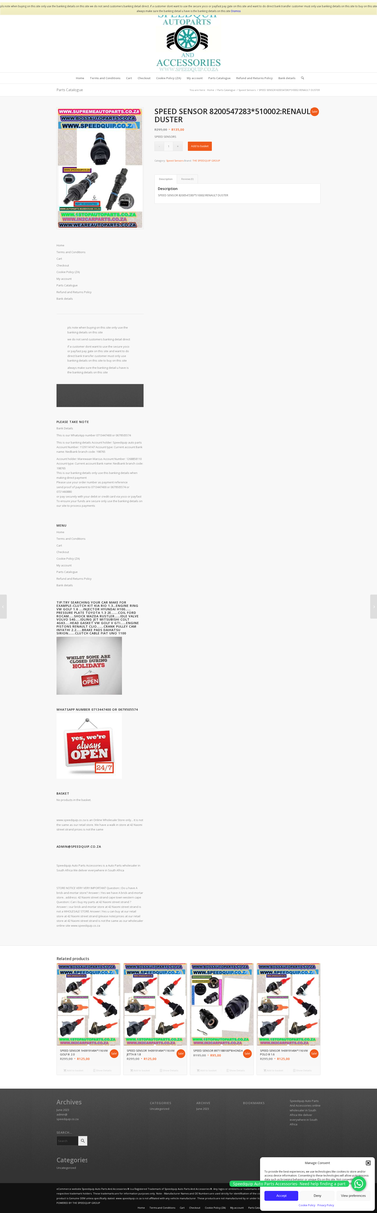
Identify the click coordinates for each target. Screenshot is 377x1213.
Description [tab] (166, 179)
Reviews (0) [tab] (187, 179)
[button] (368, 1163)
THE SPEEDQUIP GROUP (206, 160)
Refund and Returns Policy (74, 579)
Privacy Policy (325, 1205)
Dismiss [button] (236, 11)
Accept (281, 1195)
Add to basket (200, 146)
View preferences (353, 1195)
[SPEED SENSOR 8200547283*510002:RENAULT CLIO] (3, 607)
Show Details (103, 1070)
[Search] (301, 78)
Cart (59, 545)
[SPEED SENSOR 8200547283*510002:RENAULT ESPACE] (373, 607)
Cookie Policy (307, 1205)
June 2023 (63, 1110)
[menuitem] (80, 78)
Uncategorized (66, 1168)
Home (60, 532)
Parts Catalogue (70, 89)
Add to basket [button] (74, 1070)
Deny (317, 1195)
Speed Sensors (174, 160)
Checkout (63, 552)
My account (64, 565)
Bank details (65, 585)
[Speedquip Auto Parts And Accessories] (188, 39)
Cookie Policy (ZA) (68, 558)
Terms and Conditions (71, 539)
